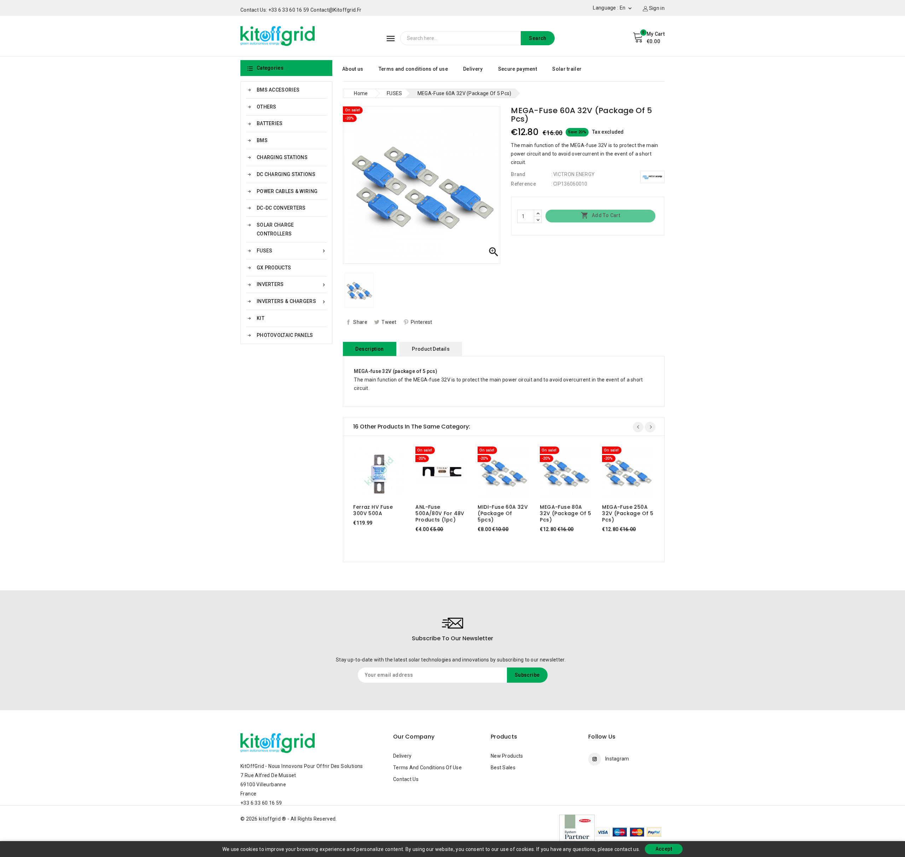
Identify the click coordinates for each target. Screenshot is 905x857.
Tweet (389, 322)
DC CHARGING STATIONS (286, 174)
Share (360, 322)
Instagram (617, 759)
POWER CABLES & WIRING (287, 191)
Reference (523, 184)
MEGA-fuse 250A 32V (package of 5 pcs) (627, 513)
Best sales (503, 767)
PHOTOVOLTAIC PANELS (285, 335)
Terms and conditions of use (413, 69)
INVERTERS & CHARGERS (292, 301)
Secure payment (517, 69)
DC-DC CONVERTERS (281, 208)
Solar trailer (567, 69)
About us (352, 69)
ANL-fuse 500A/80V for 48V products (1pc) (439, 513)
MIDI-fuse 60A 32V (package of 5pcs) (503, 513)
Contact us (406, 779)
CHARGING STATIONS (282, 157)
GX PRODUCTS (274, 267)
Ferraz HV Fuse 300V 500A (373, 510)
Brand (518, 174)
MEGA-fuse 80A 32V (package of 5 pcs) (565, 513)
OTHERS (266, 107)
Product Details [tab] (431, 349)
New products (507, 756)
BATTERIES (270, 123)
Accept (663, 849)
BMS (262, 140)
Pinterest (421, 322)
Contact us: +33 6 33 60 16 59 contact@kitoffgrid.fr (300, 10)
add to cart (372, 474)
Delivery (473, 69)
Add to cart (600, 215)
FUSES (292, 251)
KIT (260, 318)
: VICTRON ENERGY (573, 174)
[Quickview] (386, 474)
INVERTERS (292, 284)
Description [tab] (369, 349)
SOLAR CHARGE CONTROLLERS (275, 229)
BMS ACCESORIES (278, 90)
